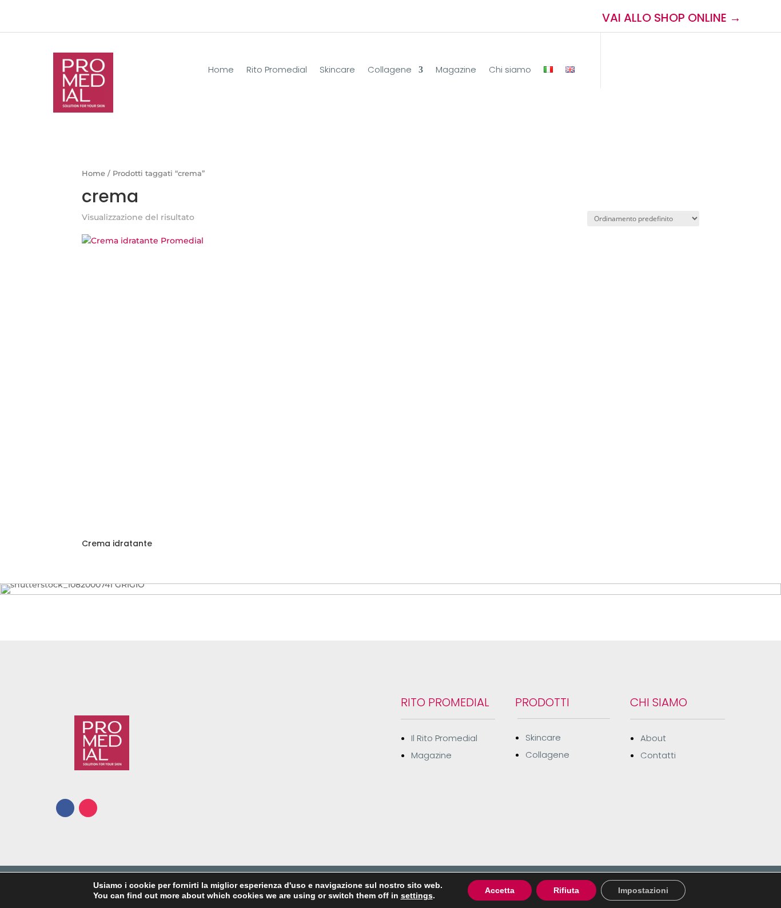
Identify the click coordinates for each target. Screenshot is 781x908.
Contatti (658, 755)
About (653, 738)
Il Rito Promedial (444, 738)
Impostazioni (643, 890)
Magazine (456, 70)
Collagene (390, 70)
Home (221, 70)
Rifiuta (566, 890)
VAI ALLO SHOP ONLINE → (671, 18)
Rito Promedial (276, 70)
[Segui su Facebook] (58, 16)
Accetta (500, 890)
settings (417, 895)
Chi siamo (510, 70)
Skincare (337, 70)
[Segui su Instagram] (79, 16)
